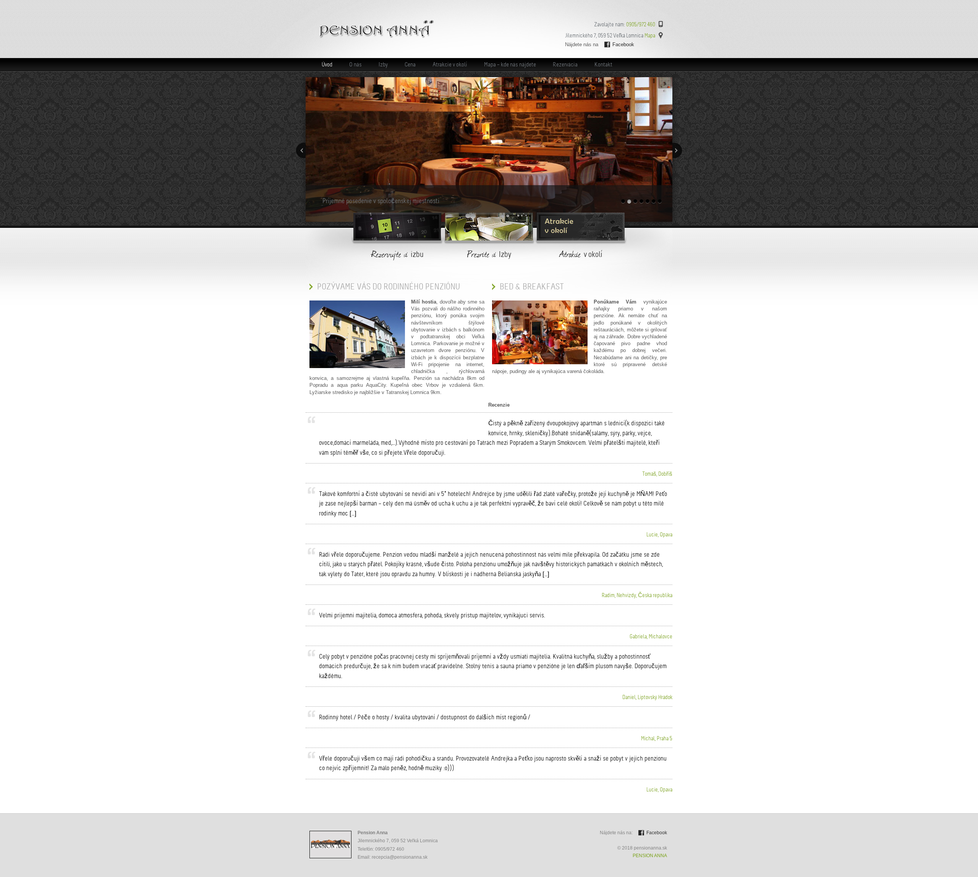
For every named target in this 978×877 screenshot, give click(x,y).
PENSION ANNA (650, 855)
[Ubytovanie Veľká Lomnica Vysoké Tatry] (376, 37)
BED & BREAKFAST (532, 286)
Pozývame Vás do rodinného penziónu (388, 286)
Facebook (623, 44)
